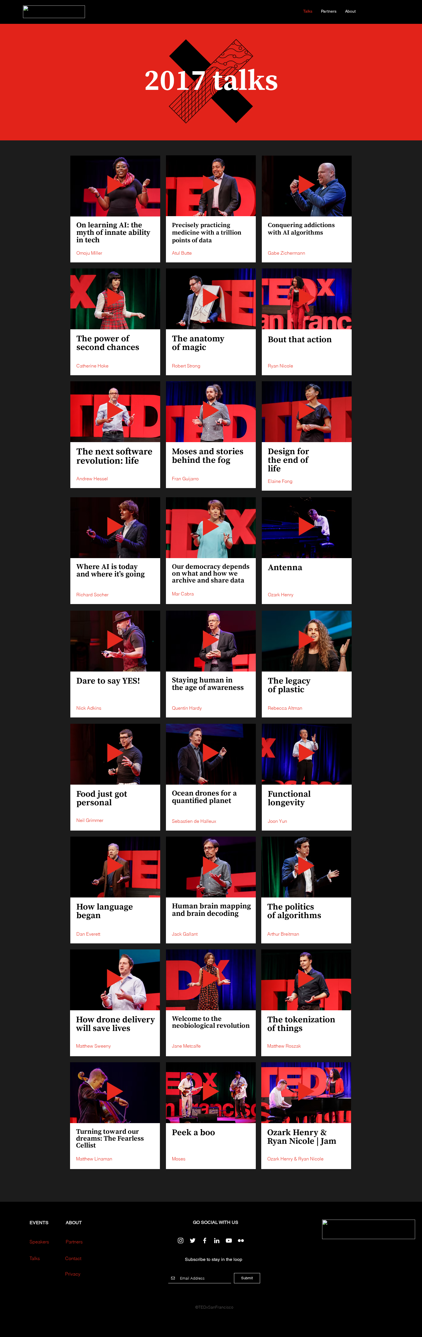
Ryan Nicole (311, 1159)
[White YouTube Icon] (229, 1240)
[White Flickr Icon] (241, 1240)
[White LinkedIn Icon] (216, 1240)
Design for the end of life (288, 460)
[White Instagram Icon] (180, 1240)
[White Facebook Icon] (204, 1240)
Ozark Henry (280, 1159)
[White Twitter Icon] (192, 1240)
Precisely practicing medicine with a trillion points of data (206, 232)
